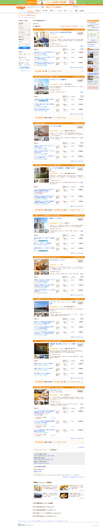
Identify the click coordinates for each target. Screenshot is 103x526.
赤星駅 (39, 459)
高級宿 (33, 12)
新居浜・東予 (44, 455)
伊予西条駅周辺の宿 (91, 44)
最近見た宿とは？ (96, 27)
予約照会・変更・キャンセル (77, 6)
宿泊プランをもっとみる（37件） (77, 378)
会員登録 (42, 7)
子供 (26, 44)
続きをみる (56, 490)
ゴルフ (71, 10)
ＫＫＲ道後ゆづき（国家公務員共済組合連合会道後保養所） (93, 74)
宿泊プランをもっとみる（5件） (77, 161)
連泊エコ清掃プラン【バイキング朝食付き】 (42, 373)
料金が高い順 (75, 26)
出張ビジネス (25, 12)
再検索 (24, 47)
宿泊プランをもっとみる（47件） (77, 206)
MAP (81, 46)
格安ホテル (36, 455)
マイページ (85, 6)
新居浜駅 (42, 459)
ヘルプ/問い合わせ (84, 4)
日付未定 (22, 36)
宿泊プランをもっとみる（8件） (77, 253)
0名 (28, 44)
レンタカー (59, 10)
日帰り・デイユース (38, 12)
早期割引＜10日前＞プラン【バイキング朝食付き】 (44, 368)
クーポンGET (53, 417)
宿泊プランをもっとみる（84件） (77, 114)
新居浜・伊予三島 (51, 455)
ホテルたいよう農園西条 (92, 65)
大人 (20, 44)
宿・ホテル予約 (20, 17)
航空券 (65, 10)
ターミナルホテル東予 (91, 58)
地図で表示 (37, 26)
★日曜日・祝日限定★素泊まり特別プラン (42, 109)
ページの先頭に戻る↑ (81, 447)
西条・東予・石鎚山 (38, 463)
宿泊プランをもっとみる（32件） (77, 67)
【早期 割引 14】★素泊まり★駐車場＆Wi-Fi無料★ (44, 99)
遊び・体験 (45, 10)
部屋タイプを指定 (22, 54)
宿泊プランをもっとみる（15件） (77, 295)
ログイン (38, 7)
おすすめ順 (62, 26)
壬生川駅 (51, 459)
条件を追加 (28, 64)
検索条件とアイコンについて (26, 70)
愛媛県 (25, 17)
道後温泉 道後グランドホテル (93, 81)
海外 (76, 10)
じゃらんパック (38, 10)
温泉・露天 (30, 12)
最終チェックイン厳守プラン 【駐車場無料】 (43, 243)
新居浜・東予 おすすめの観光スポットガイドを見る (73, 476)
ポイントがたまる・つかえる (22, 15)
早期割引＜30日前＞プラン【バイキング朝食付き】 (44, 363)
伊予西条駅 (47, 459)
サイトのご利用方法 (77, 4)
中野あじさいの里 (37, 471)
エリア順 (81, 26)
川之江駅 (35, 459)
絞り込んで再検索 (25, 67)
